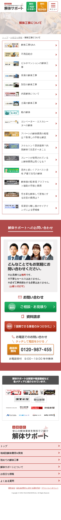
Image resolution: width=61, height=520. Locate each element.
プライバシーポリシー (49, 488)
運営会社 (11, 488)
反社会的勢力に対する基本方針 (28, 488)
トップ (5, 38)
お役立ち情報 (16, 38)
